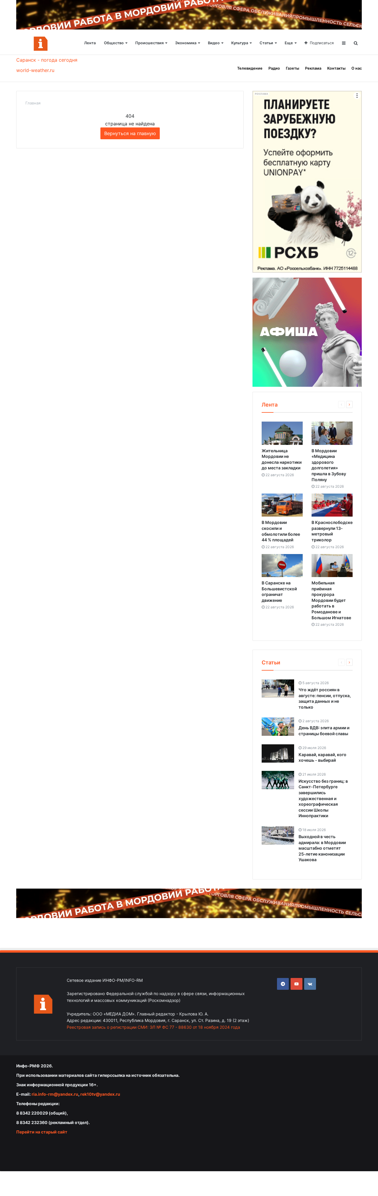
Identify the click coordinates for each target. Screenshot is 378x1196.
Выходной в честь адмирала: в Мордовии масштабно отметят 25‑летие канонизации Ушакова (322, 848)
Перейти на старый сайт (41, 1131)
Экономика (185, 43)
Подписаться (322, 43)
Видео (214, 43)
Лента (90, 43)
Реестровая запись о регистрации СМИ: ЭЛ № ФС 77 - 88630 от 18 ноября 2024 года (153, 1027)
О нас (356, 68)
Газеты (292, 68)
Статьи (266, 43)
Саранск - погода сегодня (46, 60)
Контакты (336, 68)
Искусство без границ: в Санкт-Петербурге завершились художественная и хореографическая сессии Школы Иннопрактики (323, 798)
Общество (114, 43)
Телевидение (250, 68)
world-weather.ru (35, 70)
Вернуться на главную (130, 133)
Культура (239, 43)
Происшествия (149, 43)
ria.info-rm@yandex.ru (55, 1094)
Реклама (313, 68)
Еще (289, 43)
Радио (274, 68)
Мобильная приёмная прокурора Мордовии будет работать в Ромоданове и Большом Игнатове (331, 600)
